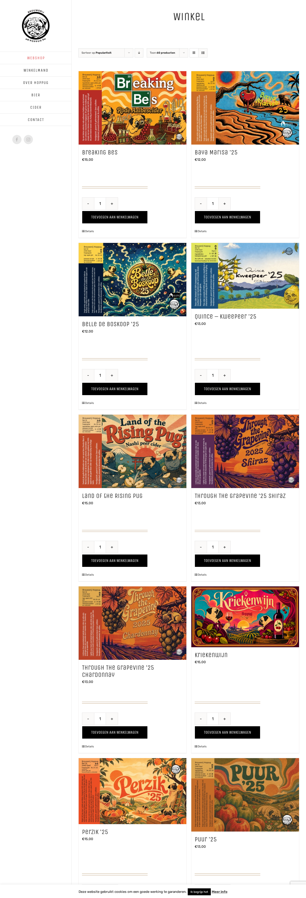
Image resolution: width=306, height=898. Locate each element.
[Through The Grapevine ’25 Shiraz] (245, 451)
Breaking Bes (100, 152)
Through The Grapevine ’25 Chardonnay (118, 671)
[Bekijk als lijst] (202, 52)
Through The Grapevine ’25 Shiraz (240, 496)
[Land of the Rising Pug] (132, 451)
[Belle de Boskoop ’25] (132, 279)
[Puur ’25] (245, 795)
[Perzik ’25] (132, 791)
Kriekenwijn (211, 655)
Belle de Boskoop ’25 (110, 324)
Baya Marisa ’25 (216, 152)
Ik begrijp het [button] (199, 892)
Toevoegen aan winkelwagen (114, 217)
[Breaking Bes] (132, 108)
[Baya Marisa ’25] (245, 108)
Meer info (219, 892)
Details (89, 231)
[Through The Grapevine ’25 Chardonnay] (132, 623)
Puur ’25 (206, 839)
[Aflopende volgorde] (139, 52)
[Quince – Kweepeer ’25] (245, 276)
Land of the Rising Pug (112, 496)
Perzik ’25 (95, 832)
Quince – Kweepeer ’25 (225, 316)
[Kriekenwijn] (245, 616)
